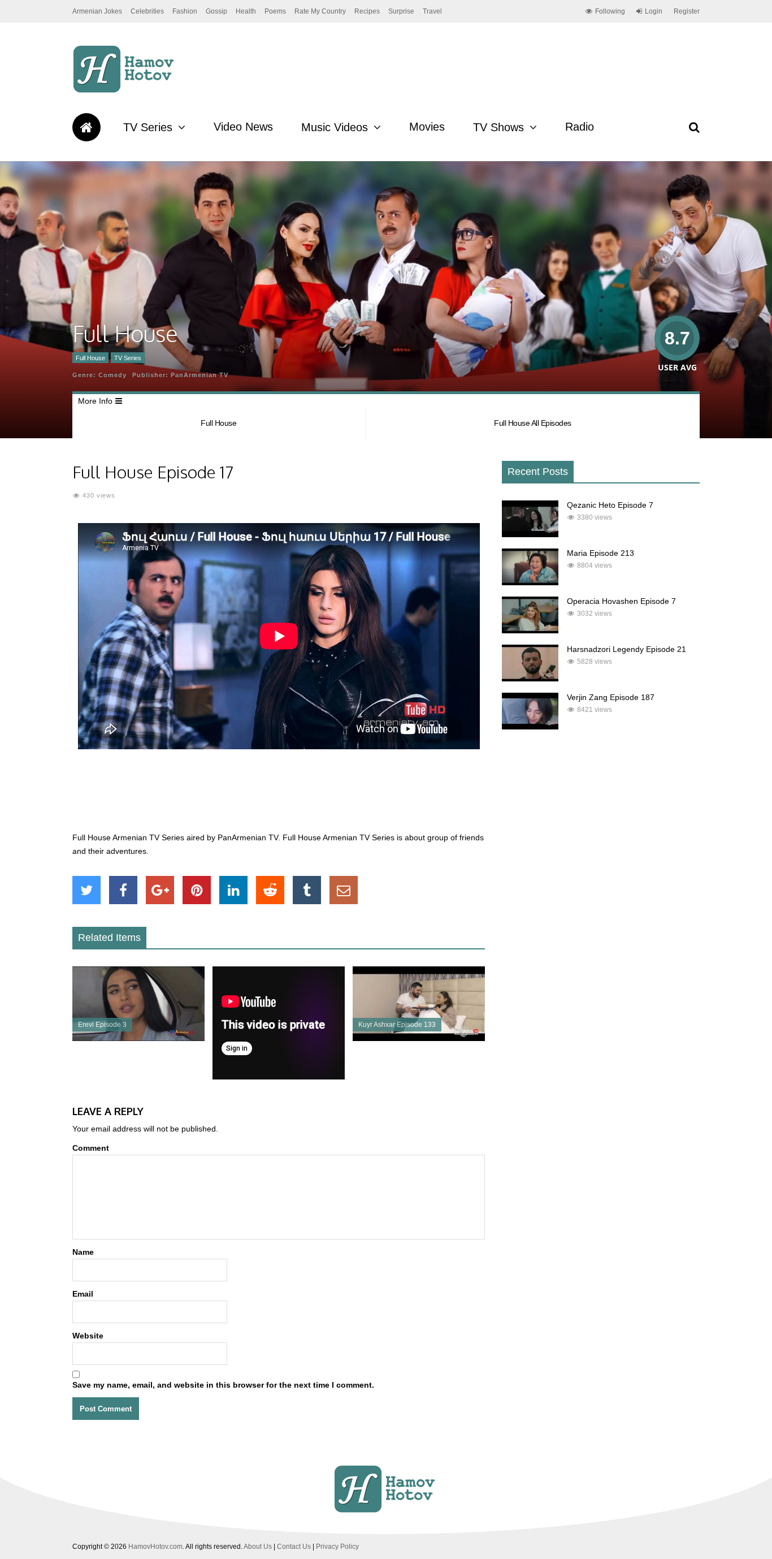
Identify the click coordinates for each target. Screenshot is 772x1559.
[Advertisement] (278, 796)
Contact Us (294, 1547)
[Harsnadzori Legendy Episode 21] (530, 678)
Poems (275, 11)
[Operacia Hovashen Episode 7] (530, 630)
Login (653, 11)
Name (83, 1251)
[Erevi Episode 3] (138, 1038)
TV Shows (498, 127)
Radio (579, 126)
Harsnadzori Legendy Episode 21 (626, 649)
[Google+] (160, 890)
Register (687, 11)
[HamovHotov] (125, 91)
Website (87, 1335)
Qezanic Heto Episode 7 (610, 504)
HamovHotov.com (155, 1547)
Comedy (112, 375)
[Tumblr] (307, 890)
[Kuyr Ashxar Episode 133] (419, 1038)
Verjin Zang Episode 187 (610, 697)
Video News (243, 126)
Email (82, 1293)
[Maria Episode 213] (530, 582)
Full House (90, 358)
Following (610, 11)
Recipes (367, 11)
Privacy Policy (337, 1547)
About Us (258, 1547)
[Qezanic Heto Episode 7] (530, 534)
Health (246, 11)
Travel (432, 11)
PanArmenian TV (199, 375)
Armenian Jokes (97, 11)
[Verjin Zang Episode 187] (530, 726)
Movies (427, 126)
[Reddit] (270, 890)
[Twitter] (86, 890)
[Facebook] (123, 890)
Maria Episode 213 (600, 553)
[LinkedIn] (233, 890)
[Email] (343, 890)
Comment (90, 1147)
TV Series (147, 127)
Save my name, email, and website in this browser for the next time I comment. (223, 1384)
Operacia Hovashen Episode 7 (621, 601)
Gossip (216, 11)
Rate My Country (320, 11)
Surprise (401, 11)
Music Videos (334, 127)
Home (86, 127)
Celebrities (147, 11)
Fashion (184, 11)
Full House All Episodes (532, 422)
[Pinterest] (197, 890)
